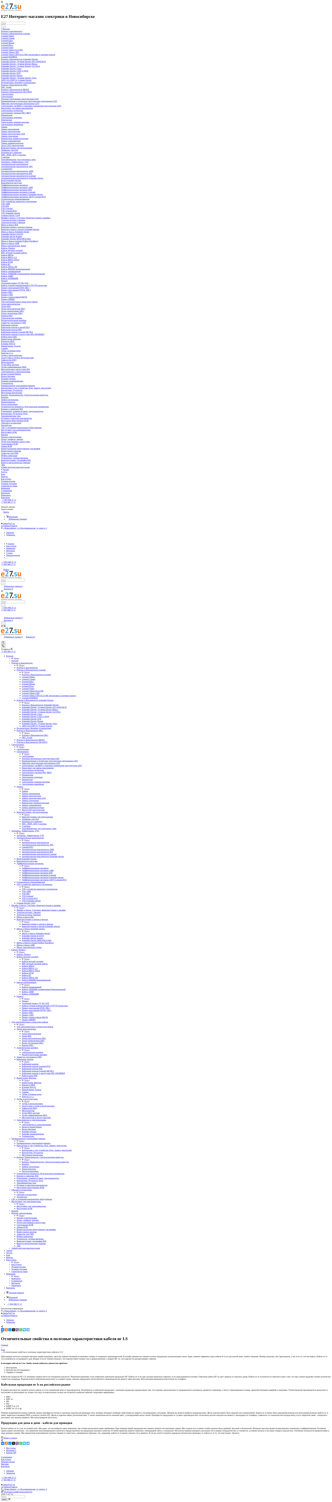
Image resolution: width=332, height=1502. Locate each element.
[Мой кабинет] (2, 615)
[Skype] (24, 1329)
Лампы (25, 791)
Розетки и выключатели (27, 668)
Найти (4, 1500)
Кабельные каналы (30, 1064)
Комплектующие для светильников (37, 817)
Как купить (16, 1264)
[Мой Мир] (9, 1329)
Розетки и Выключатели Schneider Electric (40, 705)
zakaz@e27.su (9, 523)
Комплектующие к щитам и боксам (37, 924)
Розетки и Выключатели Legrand (36, 675)
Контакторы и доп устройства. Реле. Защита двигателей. (47, 1150)
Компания (15, 1278)
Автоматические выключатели (35, 842)
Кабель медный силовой (32, 961)
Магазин (5, 1464)
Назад (16, 658)
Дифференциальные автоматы (35, 868)
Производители (8, 1462)
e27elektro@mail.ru (9, 526)
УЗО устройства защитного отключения (39, 889)
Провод (25, 1001)
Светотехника (23, 749)
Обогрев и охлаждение (27, 1194)
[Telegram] (28, 1329)
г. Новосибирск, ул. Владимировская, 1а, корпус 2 (25, 528)
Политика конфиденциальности (18, 1492)
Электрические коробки (32, 1052)
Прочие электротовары (27, 1218)
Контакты (5, 1466)
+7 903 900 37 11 (9, 500)
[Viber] (17, 1329)
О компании (6, 1457)
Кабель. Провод (24, 954)
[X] (13, 1329)
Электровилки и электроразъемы (36, 1125)
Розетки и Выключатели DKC (35, 735)
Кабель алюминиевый (31, 987)
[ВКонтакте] (2, 1329)
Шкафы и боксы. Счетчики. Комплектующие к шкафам (41, 910)
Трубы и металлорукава (32, 1104)
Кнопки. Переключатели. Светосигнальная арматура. (45, 1162)
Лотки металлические (31, 1034)
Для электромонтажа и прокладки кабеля (35, 1027)
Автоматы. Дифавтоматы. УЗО (30, 835)
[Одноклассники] (6, 1329)
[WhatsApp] (20, 1329)
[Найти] (3, 26)
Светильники (28, 756)
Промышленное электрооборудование (33, 1143)
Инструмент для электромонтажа (31, 1206)
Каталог (15, 661)
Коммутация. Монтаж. (32, 1083)
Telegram (10, 532)
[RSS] (2, 1332)
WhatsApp (10, 535)
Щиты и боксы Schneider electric (36, 933)
